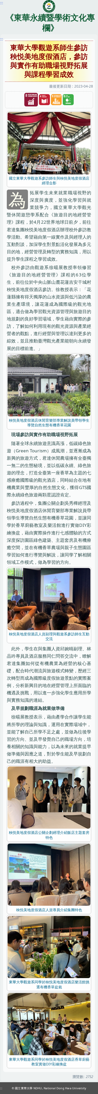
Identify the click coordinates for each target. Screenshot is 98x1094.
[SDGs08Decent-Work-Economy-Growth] (31, 100)
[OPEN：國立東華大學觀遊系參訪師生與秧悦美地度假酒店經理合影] (49, 142)
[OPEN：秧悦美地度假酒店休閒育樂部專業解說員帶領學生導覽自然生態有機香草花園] (49, 384)
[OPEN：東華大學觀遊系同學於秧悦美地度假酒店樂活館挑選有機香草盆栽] (49, 946)
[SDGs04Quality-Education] (44, 100)
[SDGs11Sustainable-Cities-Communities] (56, 100)
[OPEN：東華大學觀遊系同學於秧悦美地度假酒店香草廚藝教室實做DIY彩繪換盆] (49, 1023)
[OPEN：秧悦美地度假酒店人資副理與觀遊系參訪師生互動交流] (49, 598)
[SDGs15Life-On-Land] (68, 100)
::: (1, 38)
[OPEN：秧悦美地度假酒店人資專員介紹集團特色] (49, 874)
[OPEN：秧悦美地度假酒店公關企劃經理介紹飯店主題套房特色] (49, 797)
